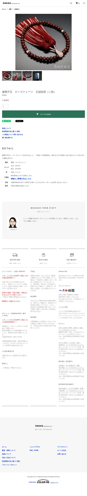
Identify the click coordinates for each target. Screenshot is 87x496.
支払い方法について (8, 457)
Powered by (32, 482)
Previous (18, 42)
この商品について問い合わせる (12, 134)
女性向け (17, 9)
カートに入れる (45, 114)
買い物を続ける (7, 137)
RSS (31, 450)
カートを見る (61, 450)
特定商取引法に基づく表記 (11, 131)
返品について (6, 128)
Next (68, 42)
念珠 (10, 9)
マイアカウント (62, 447)
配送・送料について (8, 450)
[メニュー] (84, 3)
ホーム (4, 9)
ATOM (36, 450)
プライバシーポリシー (9, 465)
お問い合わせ (61, 454)
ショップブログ (35, 447)
